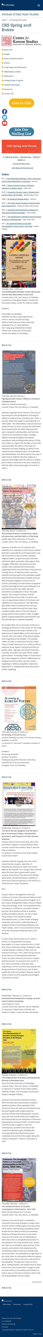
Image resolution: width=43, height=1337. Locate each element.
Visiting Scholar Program (13, 80)
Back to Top (6, 345)
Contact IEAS (27, 1304)
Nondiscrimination (8, 1324)
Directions (17, 1304)
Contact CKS (9, 93)
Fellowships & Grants (12, 71)
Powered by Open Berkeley (11, 1318)
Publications (8, 76)
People (7, 54)
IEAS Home (7, 1304)
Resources (8, 89)
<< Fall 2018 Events (10, 157)
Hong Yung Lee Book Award (15, 67)
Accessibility (6, 1321)
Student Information (12, 85)
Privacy (5, 1327)
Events (7, 63)
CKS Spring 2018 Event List (22, 168)
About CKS (8, 50)
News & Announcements (13, 58)
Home (4, 20)
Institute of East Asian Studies (20, 14)
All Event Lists (25, 157)
